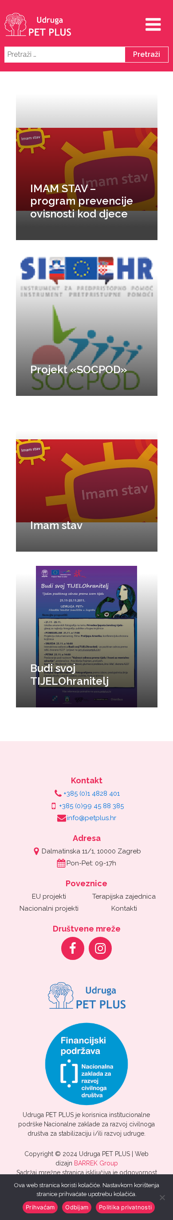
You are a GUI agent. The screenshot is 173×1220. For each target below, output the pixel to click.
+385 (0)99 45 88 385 (91, 806)
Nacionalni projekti (49, 908)
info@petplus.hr (91, 818)
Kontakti (124, 908)
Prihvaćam (40, 1207)
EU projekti (49, 896)
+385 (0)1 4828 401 (91, 794)
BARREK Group (96, 1163)
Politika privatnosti (125, 1207)
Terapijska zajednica (124, 896)
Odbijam (76, 1207)
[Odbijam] (161, 1197)
